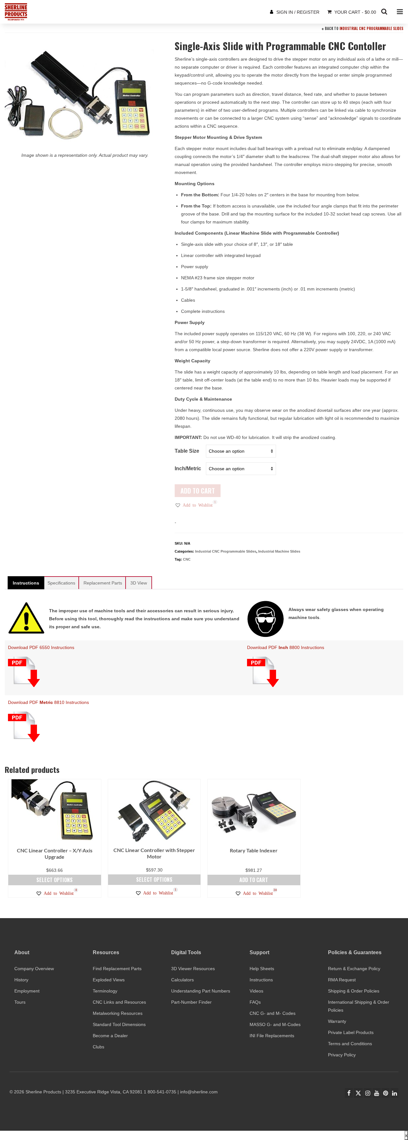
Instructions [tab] (26, 582)
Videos (256, 990)
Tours (20, 1002)
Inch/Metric (188, 468)
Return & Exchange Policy (354, 968)
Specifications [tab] (61, 582)
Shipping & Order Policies (353, 990)
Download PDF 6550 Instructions (41, 647)
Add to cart (197, 490)
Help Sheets (262, 968)
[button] (194, 505)
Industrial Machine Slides (279, 551)
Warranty (337, 1021)
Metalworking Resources (117, 1013)
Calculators (182, 979)
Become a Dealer (110, 1035)
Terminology (105, 990)
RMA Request (342, 979)
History (21, 979)
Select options (54, 880)
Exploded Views (109, 979)
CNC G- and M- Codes (272, 1013)
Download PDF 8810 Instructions (48, 702)
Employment (27, 990)
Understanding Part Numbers (200, 990)
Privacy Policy (342, 1054)
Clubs (98, 1046)
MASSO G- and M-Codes (275, 1024)
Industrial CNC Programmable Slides (371, 28)
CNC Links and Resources (119, 1002)
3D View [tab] (138, 582)
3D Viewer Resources (193, 968)
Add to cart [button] (253, 880)
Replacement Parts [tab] (103, 582)
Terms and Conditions (350, 1043)
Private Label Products (351, 1032)
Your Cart (354, 12)
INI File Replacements (272, 1035)
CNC (187, 559)
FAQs (255, 1002)
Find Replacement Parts (117, 968)
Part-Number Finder (191, 1002)
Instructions (261, 979)
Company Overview (34, 968)
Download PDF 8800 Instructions (285, 647)
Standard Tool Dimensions (119, 1024)
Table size (187, 451)
